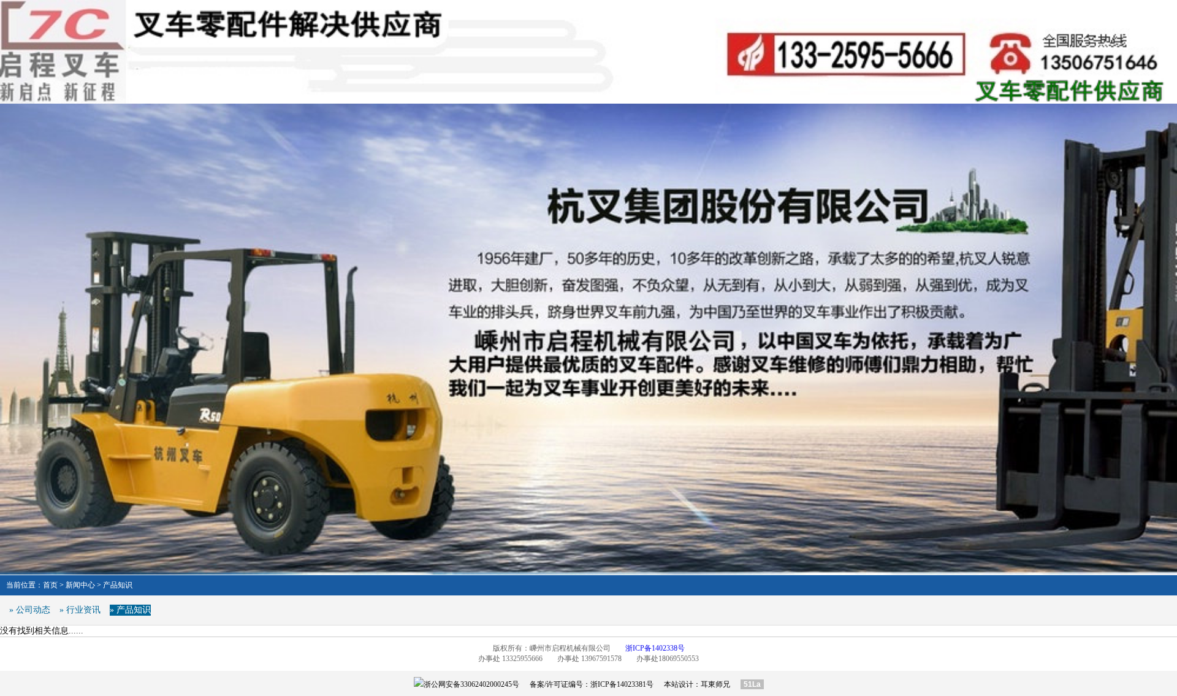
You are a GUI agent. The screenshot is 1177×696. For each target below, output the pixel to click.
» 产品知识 (130, 609)
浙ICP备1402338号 (655, 648)
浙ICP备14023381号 (621, 684)
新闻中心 (80, 585)
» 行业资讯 (80, 609)
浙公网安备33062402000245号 (471, 684)
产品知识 (117, 585)
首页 (50, 585)
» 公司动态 (29, 609)
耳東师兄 (715, 684)
